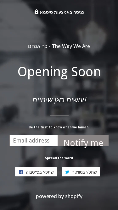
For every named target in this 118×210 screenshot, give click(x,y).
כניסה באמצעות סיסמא (61, 12)
